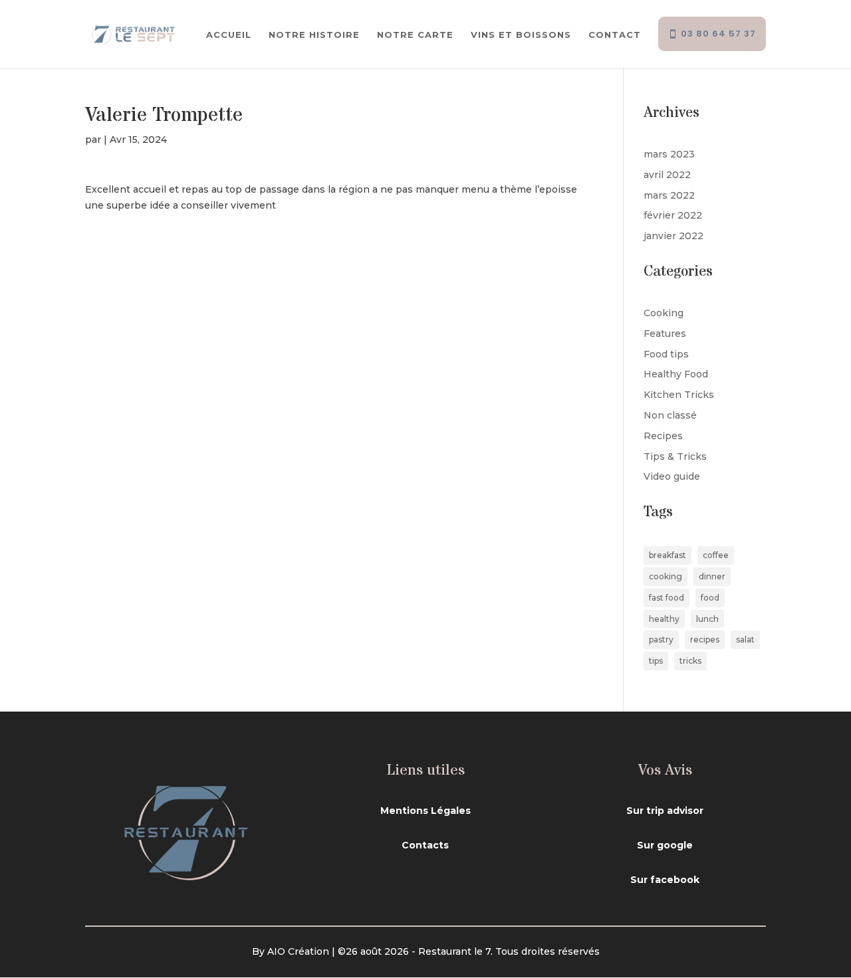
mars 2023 (669, 154)
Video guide (672, 476)
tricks (690, 661)
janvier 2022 (673, 236)
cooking (665, 576)
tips (656, 661)
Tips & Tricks (675, 456)
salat (745, 639)
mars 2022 (669, 195)
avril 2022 (667, 175)
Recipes (663, 436)
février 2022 (673, 215)
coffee (716, 555)
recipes (704, 639)
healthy (664, 619)
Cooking (663, 313)
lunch (707, 619)
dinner (712, 576)
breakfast (667, 555)
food (710, 598)
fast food (666, 598)
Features (665, 334)
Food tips (666, 354)
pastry (661, 639)
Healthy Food (676, 374)
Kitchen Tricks (679, 395)
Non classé (670, 415)
